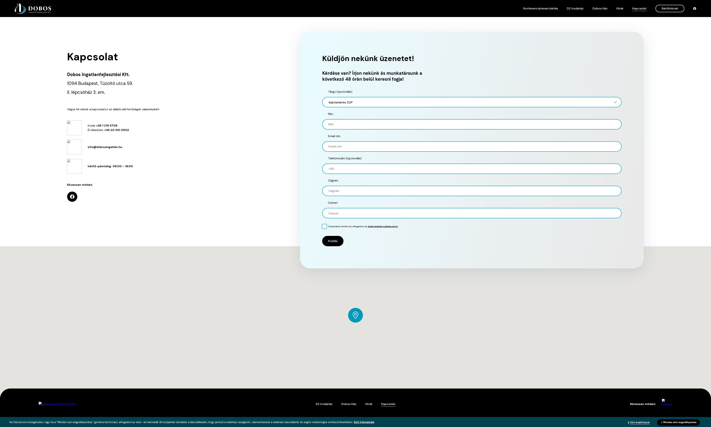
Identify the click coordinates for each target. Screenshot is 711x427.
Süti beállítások (640, 422)
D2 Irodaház (575, 8)
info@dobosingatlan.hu (105, 147)
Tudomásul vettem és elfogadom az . (363, 226)
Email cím (334, 136)
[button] (472, 102)
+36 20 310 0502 (116, 130)
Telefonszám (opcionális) (345, 158)
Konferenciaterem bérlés (540, 8)
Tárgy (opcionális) (340, 92)
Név (330, 114)
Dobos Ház (599, 8)
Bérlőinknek (670, 8)
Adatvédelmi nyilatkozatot (383, 226)
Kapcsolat (639, 8)
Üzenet (333, 203)
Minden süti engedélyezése (679, 422)
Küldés (333, 241)
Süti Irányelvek (364, 422)
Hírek (619, 8)
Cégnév (333, 180)
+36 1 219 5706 (106, 125)
